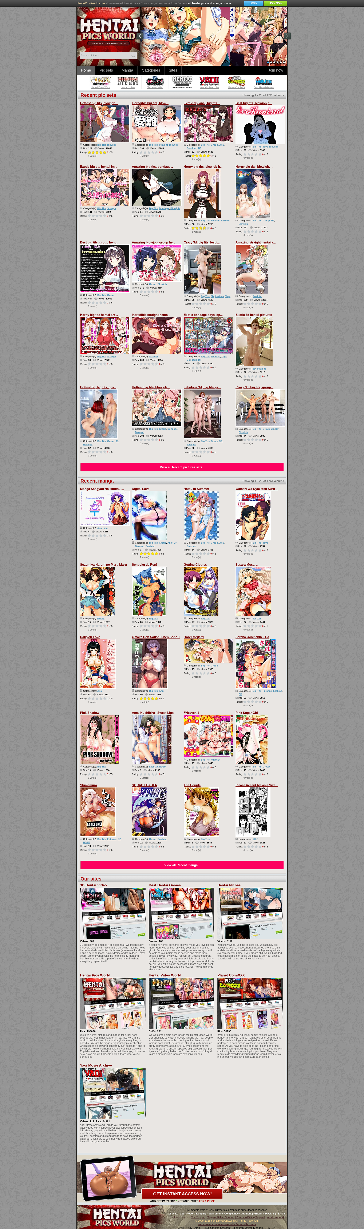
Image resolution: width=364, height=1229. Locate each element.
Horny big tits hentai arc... (99, 315)
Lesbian (219, 296)
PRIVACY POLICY (263, 1213)
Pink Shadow (89, 712)
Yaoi (106, 528)
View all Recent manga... (182, 865)
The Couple (192, 785)
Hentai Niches (229, 885)
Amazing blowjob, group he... (153, 242)
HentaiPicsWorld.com (91, 3)
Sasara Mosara (246, 564)
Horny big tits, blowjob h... (203, 166)
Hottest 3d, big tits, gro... (98, 387)
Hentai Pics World (95, 975)
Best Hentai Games (165, 885)
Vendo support (275, 1217)
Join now (275, 70)
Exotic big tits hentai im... (98, 166)
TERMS (280, 1213)
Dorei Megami (194, 637)
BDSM (162, 766)
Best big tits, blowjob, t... (254, 103)
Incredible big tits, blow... (150, 103)
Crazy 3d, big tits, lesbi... (202, 242)
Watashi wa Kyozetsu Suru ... (257, 489)
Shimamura (88, 785)
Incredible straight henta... (151, 315)
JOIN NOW (275, 3)
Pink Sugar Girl (247, 712)
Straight (163, 145)
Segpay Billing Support (220, 1217)
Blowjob (111, 145)
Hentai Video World (165, 975)
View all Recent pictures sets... (182, 467)
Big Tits (101, 145)
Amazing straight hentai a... (256, 242)
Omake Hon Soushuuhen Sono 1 (156, 637)
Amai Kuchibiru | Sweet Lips (153, 712)
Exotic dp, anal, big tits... (202, 103)
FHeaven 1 (191, 712)
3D (212, 296)
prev (140, 36)
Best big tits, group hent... (99, 242)
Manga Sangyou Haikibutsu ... (102, 489)
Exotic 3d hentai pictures (254, 315)
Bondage (192, 148)
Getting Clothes (195, 564)
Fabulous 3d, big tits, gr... (202, 387)
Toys (265, 146)
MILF (255, 839)
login (253, 3)
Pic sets (106, 70)
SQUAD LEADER (144, 785)
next (287, 36)
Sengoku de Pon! (144, 564)
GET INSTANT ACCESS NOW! (182, 1194)
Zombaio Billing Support (250, 1217)
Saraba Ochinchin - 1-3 (252, 637)
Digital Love (140, 489)
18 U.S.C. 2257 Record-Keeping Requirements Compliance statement (210, 1213)
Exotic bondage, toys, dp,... (203, 315)
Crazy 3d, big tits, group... (254, 387)
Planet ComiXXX (231, 975)
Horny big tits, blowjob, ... (254, 166)
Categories (151, 70)
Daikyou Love (90, 637)
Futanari (215, 356)
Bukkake (150, 546)
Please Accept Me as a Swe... (257, 785)
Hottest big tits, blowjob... (99, 103)
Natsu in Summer (196, 489)
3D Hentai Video (93, 885)
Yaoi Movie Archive (96, 1065)
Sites (173, 70)
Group (214, 145)
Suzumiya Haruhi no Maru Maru (103, 564)
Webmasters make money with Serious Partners (227, 1224)
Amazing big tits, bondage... (152, 166)
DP (199, 148)
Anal (221, 145)
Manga (127, 70)
